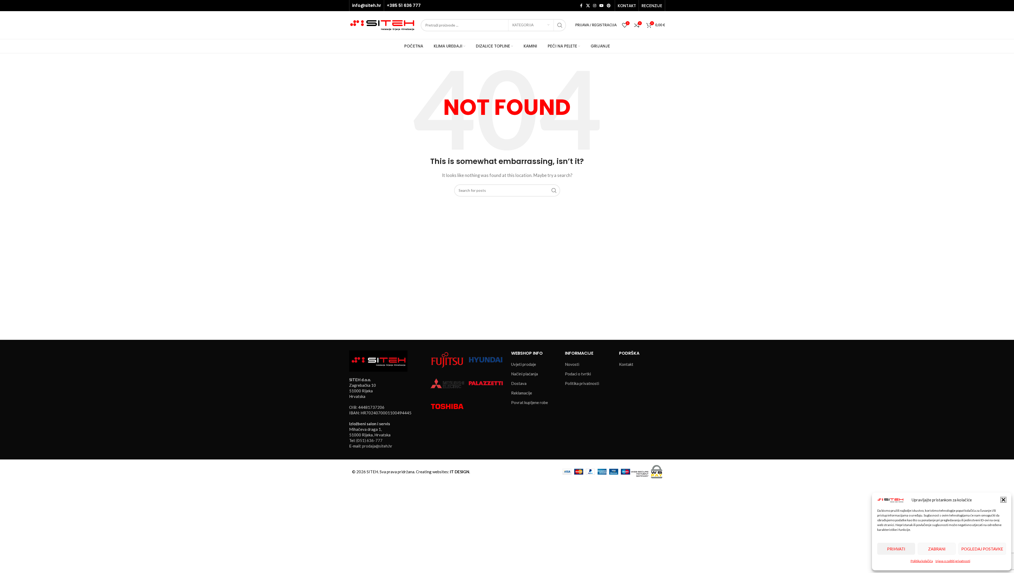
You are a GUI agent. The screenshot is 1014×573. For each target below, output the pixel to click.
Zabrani (937, 548)
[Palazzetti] (485, 382)
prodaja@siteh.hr (377, 446)
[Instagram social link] (594, 5)
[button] (1003, 499)
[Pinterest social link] (608, 5)
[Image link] (378, 360)
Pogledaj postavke (982, 548)
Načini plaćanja (524, 373)
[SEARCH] (560, 25)
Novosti (572, 364)
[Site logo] (382, 24)
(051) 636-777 (369, 440)
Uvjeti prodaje (523, 364)
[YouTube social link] (601, 5)
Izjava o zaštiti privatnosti (953, 561)
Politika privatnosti (582, 383)
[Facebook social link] (581, 5)
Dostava (518, 383)
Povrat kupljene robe (529, 402)
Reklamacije (521, 392)
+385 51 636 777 (404, 5)
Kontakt (626, 364)
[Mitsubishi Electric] (447, 382)
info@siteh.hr (366, 5)
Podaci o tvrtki (578, 373)
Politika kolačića (922, 561)
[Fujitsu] (447, 359)
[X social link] (588, 5)
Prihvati (896, 548)
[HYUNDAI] (485, 359)
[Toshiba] (447, 405)
